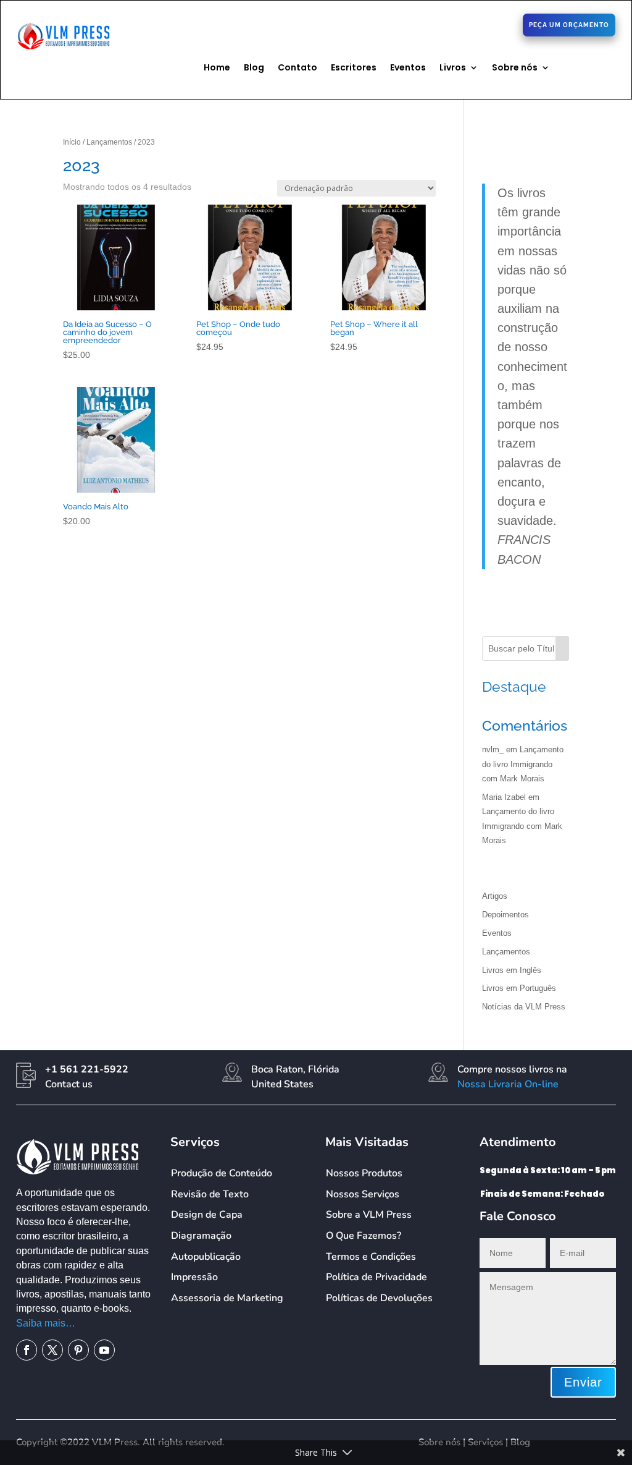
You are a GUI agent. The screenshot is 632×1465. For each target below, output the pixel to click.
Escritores (353, 68)
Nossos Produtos (364, 1173)
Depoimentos (505, 914)
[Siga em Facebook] (422, 24)
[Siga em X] (442, 24)
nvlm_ (493, 749)
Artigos (494, 896)
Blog (254, 68)
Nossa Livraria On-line (508, 1084)
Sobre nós (515, 68)
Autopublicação (206, 1256)
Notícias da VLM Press (523, 1006)
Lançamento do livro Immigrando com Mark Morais (522, 764)
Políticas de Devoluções (379, 1298)
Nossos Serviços (362, 1194)
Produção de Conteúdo (221, 1173)
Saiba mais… (45, 1323)
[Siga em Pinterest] (462, 24)
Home (217, 68)
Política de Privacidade (376, 1277)
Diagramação (201, 1235)
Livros (452, 68)
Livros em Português (519, 988)
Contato (297, 68)
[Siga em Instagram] (482, 24)
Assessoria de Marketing (227, 1298)
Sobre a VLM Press (369, 1214)
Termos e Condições (371, 1256)
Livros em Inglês (511, 970)
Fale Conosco (205, 22)
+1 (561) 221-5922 (317, 24)
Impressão (194, 1277)
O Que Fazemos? (363, 1235)
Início (72, 142)
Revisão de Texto (210, 1194)
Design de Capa (207, 1214)
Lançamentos (109, 142)
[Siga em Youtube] (104, 1350)
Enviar (583, 1382)
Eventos (408, 68)
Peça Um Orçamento (569, 25)
